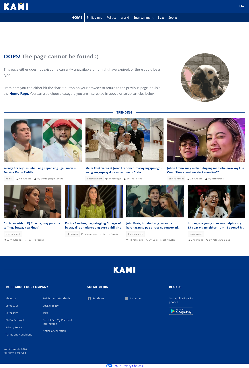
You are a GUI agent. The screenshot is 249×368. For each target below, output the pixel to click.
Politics (111, 18)
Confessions (196, 233)
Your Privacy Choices (128, 366)
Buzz (161, 18)
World (125, 18)
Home (77, 17)
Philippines (94, 18)
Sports (173, 18)
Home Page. (19, 93)
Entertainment (143, 18)
